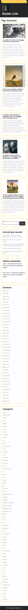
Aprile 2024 (5, 370)
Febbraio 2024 (6, 375)
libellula (4, 514)
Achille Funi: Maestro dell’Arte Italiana (12, 248)
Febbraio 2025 (6, 341)
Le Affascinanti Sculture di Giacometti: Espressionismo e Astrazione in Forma (12, 236)
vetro (4, 596)
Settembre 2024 (7, 355)
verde (4, 593)
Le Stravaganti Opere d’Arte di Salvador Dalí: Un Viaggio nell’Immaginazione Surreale (13, 196)
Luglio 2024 (5, 361)
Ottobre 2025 (6, 319)
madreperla (5, 528)
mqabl (4, 263)
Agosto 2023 (6, 392)
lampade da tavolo (7, 508)
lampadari (5, 497)
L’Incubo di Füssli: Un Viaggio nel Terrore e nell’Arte (13, 40)
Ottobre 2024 (6, 353)
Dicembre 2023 (6, 381)
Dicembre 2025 (6, 313)
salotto (4, 553)
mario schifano (6, 534)
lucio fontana (6, 525)
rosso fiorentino (7, 551)
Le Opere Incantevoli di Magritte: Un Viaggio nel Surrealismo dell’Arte (12, 156)
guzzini (4, 491)
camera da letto (7, 446)
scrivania (5, 559)
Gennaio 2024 (6, 378)
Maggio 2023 (6, 401)
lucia (4, 522)
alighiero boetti (6, 415)
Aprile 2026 (5, 302)
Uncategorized (6, 584)
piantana (5, 539)
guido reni (5, 488)
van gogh (5, 587)
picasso (4, 545)
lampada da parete (7, 494)
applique (5, 423)
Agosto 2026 (6, 290)
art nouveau (6, 434)
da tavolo (5, 463)
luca (4, 519)
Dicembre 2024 (6, 347)
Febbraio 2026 (6, 307)
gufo (4, 485)
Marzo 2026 (6, 304)
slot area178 (6, 272)
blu (3, 440)
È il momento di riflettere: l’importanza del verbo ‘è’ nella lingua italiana (13, 265)
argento (5, 426)
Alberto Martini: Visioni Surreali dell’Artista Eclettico (13, 252)
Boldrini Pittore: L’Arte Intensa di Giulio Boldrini (12, 240)
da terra (5, 466)
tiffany (4, 576)
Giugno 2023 (6, 398)
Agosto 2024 (6, 358)
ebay (4, 477)
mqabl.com (10, 13)
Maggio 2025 (6, 333)
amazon (5, 418)
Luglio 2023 (5, 395)
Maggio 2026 (6, 299)
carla (4, 449)
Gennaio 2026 (6, 310)
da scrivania (5, 460)
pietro (4, 548)
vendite (4, 590)
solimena (5, 562)
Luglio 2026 (5, 293)
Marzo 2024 (6, 372)
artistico (5, 437)
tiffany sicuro (6, 582)
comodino (5, 451)
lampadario (5, 500)
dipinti (4, 474)
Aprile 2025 (5, 336)
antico (4, 420)
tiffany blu (5, 579)
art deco (5, 432)
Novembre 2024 (7, 350)
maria (4, 531)
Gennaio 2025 (6, 344)
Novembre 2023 (7, 384)
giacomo (5, 483)
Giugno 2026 (6, 296)
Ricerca (4, 220)
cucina (4, 454)
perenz (4, 536)
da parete (5, 457)
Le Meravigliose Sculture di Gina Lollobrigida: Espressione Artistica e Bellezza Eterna (14, 244)
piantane (5, 542)
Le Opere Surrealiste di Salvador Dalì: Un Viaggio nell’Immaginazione (12, 116)
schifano (5, 556)
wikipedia (5, 599)
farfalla (4, 480)
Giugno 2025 (6, 330)
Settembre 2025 (7, 321)
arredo (4, 429)
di (3, 471)
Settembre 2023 (7, 389)
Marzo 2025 (6, 338)
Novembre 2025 (7, 316)
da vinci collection (7, 468)
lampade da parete (7, 505)
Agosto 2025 (6, 324)
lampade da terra (7, 511)
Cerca (22, 223)
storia (4, 568)
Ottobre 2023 (6, 387)
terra (4, 573)
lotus (4, 517)
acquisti (4, 412)
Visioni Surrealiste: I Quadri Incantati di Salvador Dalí (13, 90)
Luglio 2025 (5, 327)
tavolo (4, 570)
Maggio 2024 (6, 367)
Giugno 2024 (6, 364)
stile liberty (5, 565)
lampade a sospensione (8, 502)
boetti (4, 443)
